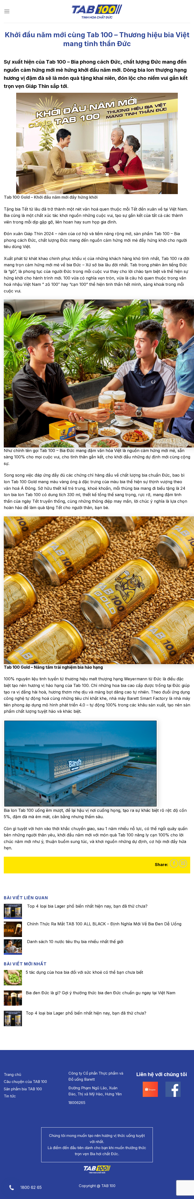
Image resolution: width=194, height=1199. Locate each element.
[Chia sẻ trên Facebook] (174, 863)
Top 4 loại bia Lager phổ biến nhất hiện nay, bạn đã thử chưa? (86, 1013)
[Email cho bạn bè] (183, 863)
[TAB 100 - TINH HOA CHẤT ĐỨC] (97, 11)
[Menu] (7, 11)
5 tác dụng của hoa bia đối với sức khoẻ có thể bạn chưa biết (84, 972)
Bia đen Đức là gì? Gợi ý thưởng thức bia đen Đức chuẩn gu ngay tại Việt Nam (100, 992)
